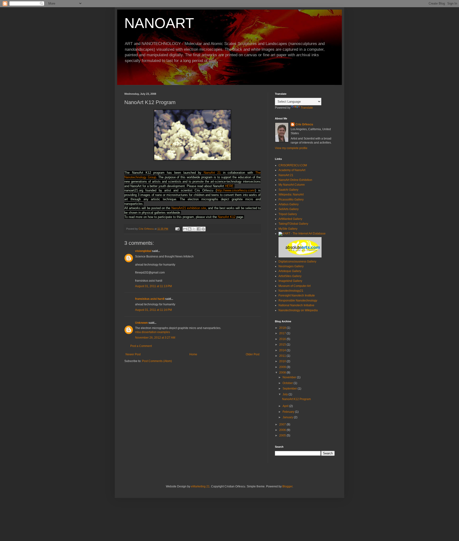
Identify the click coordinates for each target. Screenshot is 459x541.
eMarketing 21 (200, 486)
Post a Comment (141, 346)
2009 (283, 367)
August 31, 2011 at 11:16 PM (153, 310)
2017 (283, 333)
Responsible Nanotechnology (298, 300)
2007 (283, 424)
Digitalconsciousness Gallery (297, 261)
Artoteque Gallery (290, 271)
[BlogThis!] (189, 229)
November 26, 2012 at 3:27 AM (155, 337)
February (289, 411)
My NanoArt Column (292, 184)
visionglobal (143, 251)
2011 (283, 355)
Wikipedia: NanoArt (291, 194)
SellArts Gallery (289, 209)
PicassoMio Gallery (291, 199)
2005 (283, 435)
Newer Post (133, 354)
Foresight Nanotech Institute (297, 295)
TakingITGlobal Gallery (293, 223)
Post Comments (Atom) (157, 361)
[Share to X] (194, 229)
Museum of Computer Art (295, 286)
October (288, 383)
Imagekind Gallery (290, 281)
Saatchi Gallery (288, 189)
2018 (283, 327)
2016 (283, 339)
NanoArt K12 (226, 217)
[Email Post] (177, 228)
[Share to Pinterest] (203, 229)
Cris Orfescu (304, 124)
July (286, 394)
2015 (283, 344)
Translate (307, 107)
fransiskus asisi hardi (149, 299)
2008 (283, 372)
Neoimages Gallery (291, 266)
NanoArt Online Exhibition (295, 180)
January (288, 417)
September (290, 388)
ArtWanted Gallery (290, 219)
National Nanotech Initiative (296, 305)
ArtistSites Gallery (290, 276)
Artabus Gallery (289, 204)
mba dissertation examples (152, 332)
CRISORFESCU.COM (293, 165)
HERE (229, 186)
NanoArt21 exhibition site (188, 208)
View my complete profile (291, 148)
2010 (283, 361)
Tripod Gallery (288, 214)
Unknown (141, 322)
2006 (283, 430)
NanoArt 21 (212, 172)
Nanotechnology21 (291, 290)
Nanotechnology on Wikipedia (298, 310)
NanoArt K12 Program (296, 399)
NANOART (159, 23)
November (290, 377)
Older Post (252, 354)
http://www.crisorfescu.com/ (236, 190)
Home (193, 354)
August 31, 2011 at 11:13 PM (153, 286)
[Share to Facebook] (198, 229)
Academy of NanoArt (292, 170)
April (286, 406)
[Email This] (185, 229)
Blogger (287, 486)
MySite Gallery (288, 228)
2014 (283, 350)
